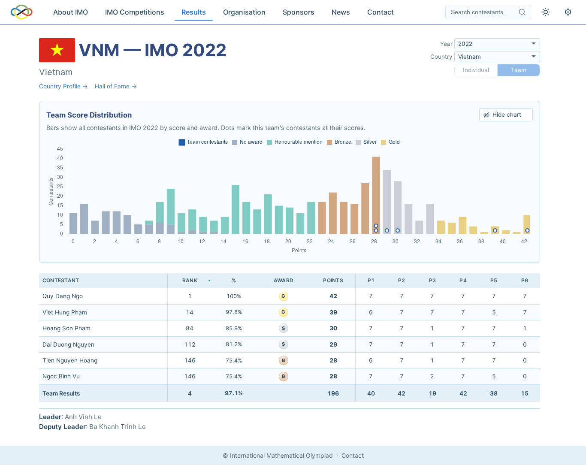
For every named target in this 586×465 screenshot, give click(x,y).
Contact (380, 12)
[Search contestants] (522, 12)
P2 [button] (401, 280)
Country (441, 56)
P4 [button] (462, 280)
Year (446, 43)
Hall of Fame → (116, 86)
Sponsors (298, 12)
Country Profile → (63, 86)
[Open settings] (568, 12)
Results (193, 12)
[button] (189, 280)
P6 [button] (524, 280)
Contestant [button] (60, 280)
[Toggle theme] (545, 12)
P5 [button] (493, 280)
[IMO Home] (21, 12)
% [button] (234, 280)
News (341, 12)
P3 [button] (432, 280)
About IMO (70, 12)
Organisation (244, 12)
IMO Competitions (134, 12)
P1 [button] (371, 280)
